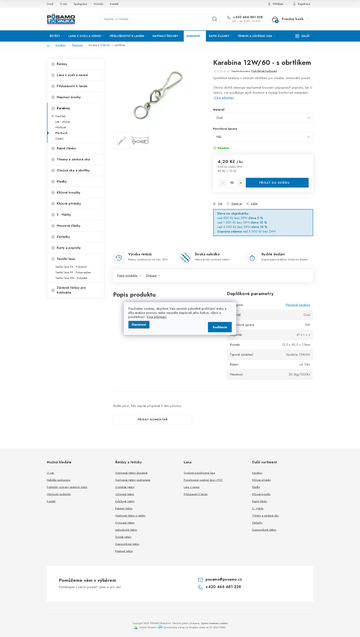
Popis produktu (127, 275)
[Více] (302, 36)
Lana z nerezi (192, 487)
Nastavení (139, 324)
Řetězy (62, 64)
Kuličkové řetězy (124, 501)
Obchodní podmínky (59, 494)
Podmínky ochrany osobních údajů (67, 487)
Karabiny (63, 108)
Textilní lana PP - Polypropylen (73, 272)
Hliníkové (60, 127)
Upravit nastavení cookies (214, 623)
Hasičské (60, 116)
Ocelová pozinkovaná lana (199, 473)
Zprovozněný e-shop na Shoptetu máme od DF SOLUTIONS (195, 627)
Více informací (156, 317)
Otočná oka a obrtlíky (73, 170)
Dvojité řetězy (123, 537)
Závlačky (63, 237)
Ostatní (59, 139)
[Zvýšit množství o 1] (240, 182)
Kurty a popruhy (69, 248)
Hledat (214, 19)
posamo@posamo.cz (224, 579)
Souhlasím (220, 327)
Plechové (61, 133)
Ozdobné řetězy (124, 487)
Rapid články (66, 148)
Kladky (62, 181)
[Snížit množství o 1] (222, 182)
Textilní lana (66, 259)
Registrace (304, 4)
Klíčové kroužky (68, 192)
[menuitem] (56, 36)
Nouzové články (68, 226)
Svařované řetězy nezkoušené (132, 480)
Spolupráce (80, 4)
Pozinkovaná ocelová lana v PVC (203, 480)
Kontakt (114, 4)
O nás (63, 4)
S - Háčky (64, 214)
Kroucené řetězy (125, 523)
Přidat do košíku (274, 183)
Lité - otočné (62, 122)
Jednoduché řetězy (126, 530)
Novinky (98, 4)
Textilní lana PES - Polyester (71, 278)
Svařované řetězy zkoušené (131, 473)
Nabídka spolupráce (58, 480)
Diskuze (151, 275)
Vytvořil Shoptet (147, 627)
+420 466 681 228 (247, 17)
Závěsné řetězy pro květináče (71, 290)
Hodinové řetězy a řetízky (130, 515)
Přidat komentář (153, 419)
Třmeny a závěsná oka (73, 159)
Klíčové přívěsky (69, 203)
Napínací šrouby (69, 97)
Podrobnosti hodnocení (264, 71)
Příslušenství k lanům (72, 86)
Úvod (50, 4)
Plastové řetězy (124, 551)
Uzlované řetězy (124, 494)
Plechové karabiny (298, 305)
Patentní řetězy (124, 508)
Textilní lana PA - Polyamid (71, 267)
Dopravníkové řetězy (127, 544)
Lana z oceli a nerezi (72, 75)
